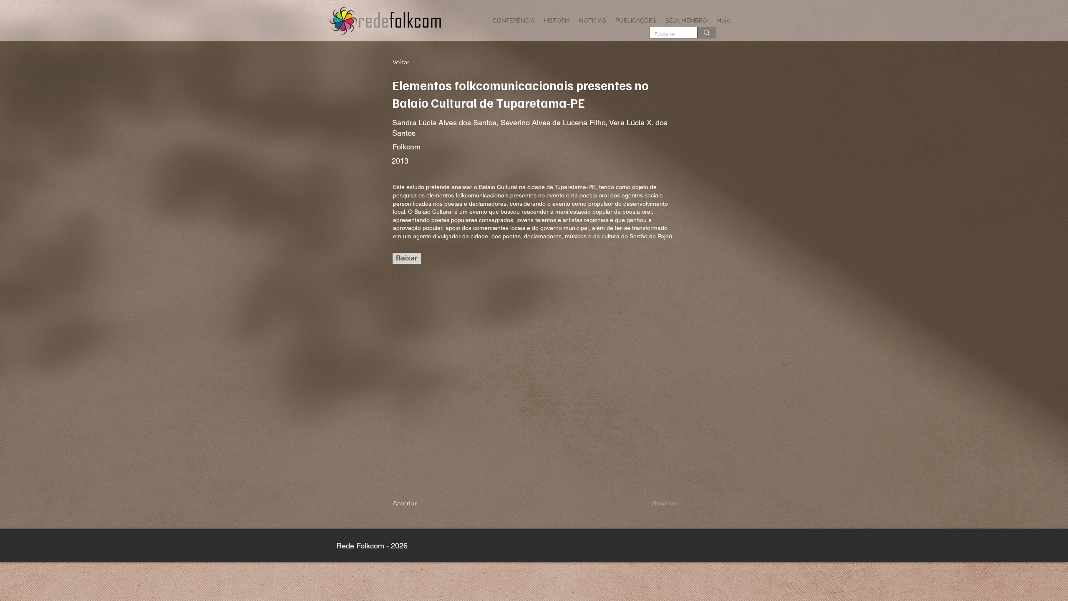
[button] (513, 20)
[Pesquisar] (706, 32)
